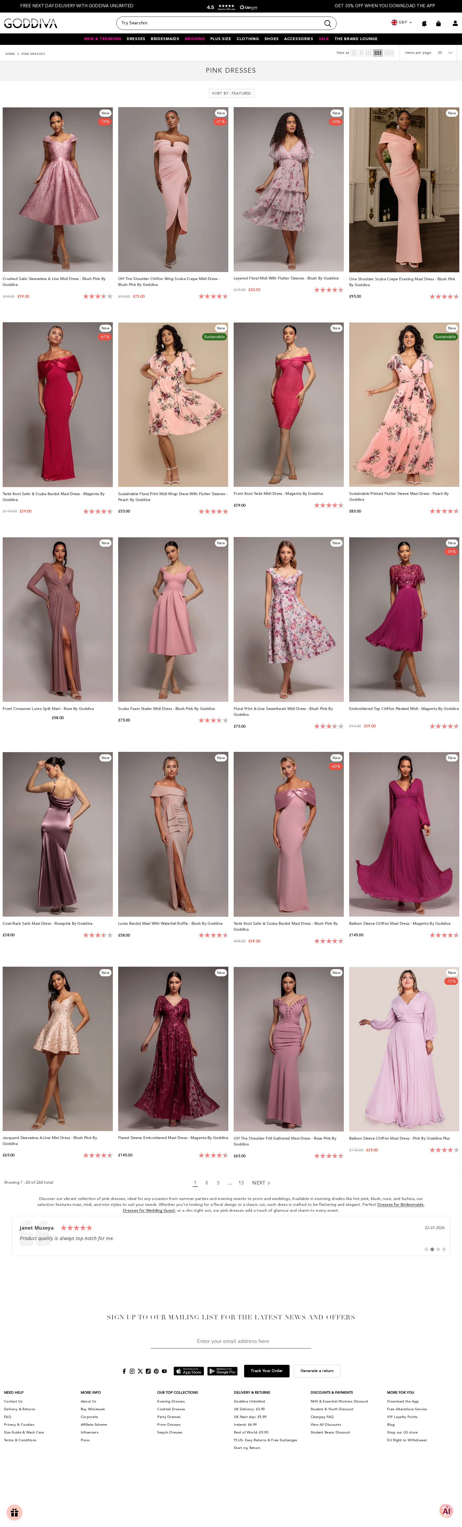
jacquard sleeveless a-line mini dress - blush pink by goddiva (50, 1140)
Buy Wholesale (93, 1409)
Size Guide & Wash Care (24, 1432)
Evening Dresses (171, 1401)
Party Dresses (168, 1417)
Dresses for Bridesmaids (401, 1205)
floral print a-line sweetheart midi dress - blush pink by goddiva (283, 711)
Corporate (89, 1417)
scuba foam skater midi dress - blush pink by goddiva (167, 708)
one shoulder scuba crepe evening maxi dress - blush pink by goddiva (402, 282)
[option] (77, 6)
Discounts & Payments (332, 1392)
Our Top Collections (177, 1392)
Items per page (418, 53)
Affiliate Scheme (94, 1424)
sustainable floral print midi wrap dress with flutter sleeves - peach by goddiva (173, 496)
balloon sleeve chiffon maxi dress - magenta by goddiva (400, 923)
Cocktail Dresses (171, 1409)
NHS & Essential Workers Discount (339, 1401)
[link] (231, 1236)
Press (85, 1440)
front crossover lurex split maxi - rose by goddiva (49, 708)
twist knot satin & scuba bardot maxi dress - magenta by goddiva (54, 496)
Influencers (89, 1432)
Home (10, 54)
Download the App (403, 1401)
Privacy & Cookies (19, 1424)
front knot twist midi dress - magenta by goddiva (279, 493)
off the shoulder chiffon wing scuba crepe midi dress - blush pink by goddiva (169, 281)
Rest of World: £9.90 (251, 1432)
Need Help (14, 1392)
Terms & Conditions (20, 1440)
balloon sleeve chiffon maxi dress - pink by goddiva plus (400, 1138)
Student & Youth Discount (332, 1409)
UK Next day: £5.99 (250, 1417)
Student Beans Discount (330, 1432)
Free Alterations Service (407, 1409)
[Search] (226, 23)
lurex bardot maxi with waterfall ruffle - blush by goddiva (171, 923)
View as (343, 53)
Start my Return (247, 1448)
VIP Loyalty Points (402, 1417)
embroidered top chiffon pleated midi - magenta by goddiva (404, 708)
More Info (91, 1392)
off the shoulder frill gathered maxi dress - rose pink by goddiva (285, 1141)
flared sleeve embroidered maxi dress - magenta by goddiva (173, 1137)
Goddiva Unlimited (249, 1401)
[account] (455, 23)
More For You (400, 1392)
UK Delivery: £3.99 (249, 1409)
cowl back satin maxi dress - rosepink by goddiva (48, 923)
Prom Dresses (168, 1424)
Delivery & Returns (19, 1409)
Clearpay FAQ (322, 1417)
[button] (231, 7)
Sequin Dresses (169, 1432)
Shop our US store (402, 1432)
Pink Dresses (33, 54)
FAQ (7, 1417)
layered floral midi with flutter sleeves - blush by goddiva (287, 278)
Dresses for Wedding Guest (149, 1211)
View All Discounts (326, 1424)
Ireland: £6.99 (245, 1424)
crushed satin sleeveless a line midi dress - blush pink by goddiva (54, 281)
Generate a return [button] (317, 1371)
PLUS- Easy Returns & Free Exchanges (265, 1440)
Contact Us (13, 1401)
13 (241, 1183)
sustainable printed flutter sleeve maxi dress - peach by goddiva (399, 496)
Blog (391, 1424)
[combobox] (219, 23)
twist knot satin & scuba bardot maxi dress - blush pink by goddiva (286, 926)
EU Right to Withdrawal (407, 1440)
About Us (88, 1401)
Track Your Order (267, 1371)
